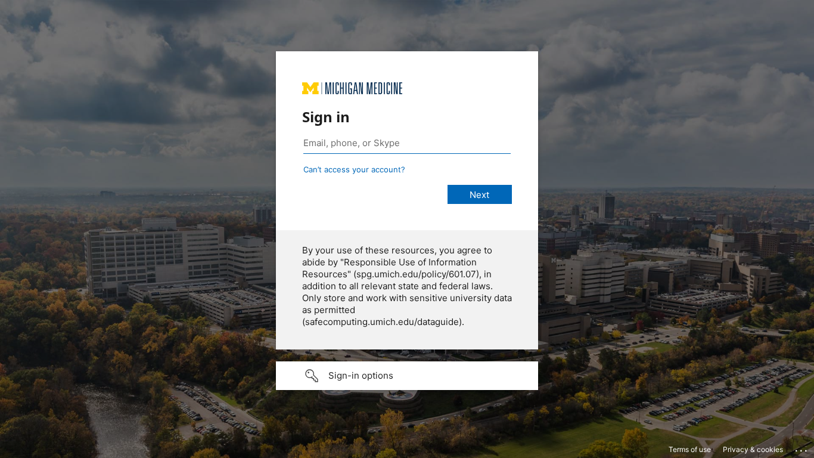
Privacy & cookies (753, 449)
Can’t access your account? (354, 169)
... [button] (802, 448)
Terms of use (690, 449)
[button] (407, 375)
